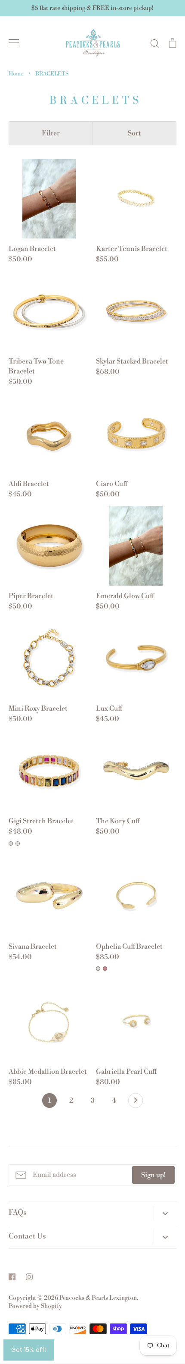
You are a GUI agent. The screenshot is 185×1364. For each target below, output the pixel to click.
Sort (134, 133)
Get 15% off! (28, 1349)
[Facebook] (12, 1277)
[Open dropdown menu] (165, 1213)
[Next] (135, 1102)
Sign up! (153, 1175)
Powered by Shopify (35, 1306)
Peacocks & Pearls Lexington (98, 1298)
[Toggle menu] (13, 43)
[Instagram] (29, 1277)
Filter (51, 133)
